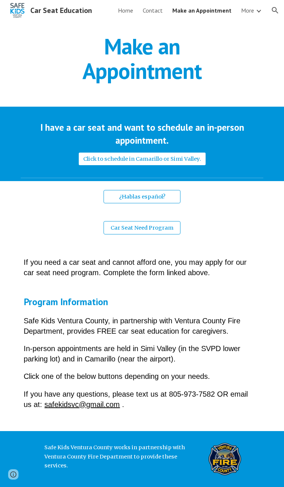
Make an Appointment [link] (201, 10)
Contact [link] (153, 10)
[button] (275, 10)
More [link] (247, 10)
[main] (142, 58)
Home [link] (125, 10)
